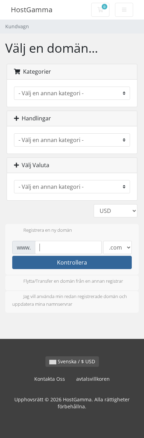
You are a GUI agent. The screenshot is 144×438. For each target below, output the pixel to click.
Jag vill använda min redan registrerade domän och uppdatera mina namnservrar (69, 300)
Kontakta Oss (49, 379)
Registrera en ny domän (47, 230)
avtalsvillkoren (93, 379)
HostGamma (31, 9)
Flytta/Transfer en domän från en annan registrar (73, 281)
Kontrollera (72, 262)
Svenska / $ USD (75, 361)
